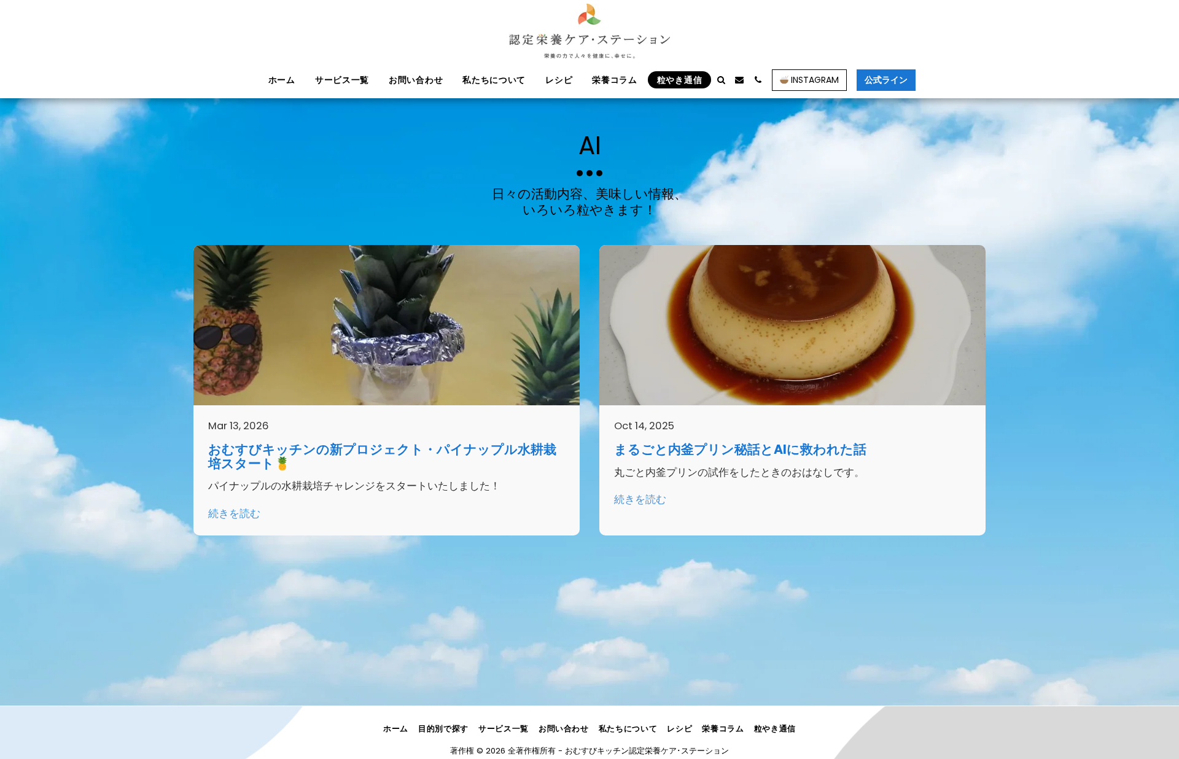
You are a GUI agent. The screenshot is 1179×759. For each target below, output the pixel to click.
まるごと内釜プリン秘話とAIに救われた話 (740, 449)
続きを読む (234, 514)
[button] (721, 80)
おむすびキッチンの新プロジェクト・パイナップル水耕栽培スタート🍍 (382, 456)
